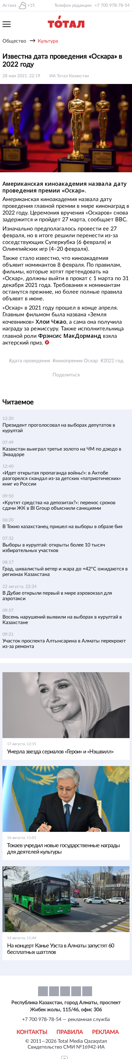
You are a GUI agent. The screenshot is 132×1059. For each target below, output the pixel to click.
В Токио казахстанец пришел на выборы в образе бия (62, 526)
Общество (14, 41)
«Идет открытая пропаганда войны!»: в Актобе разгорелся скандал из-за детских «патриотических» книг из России (61, 478)
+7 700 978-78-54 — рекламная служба (66, 1019)
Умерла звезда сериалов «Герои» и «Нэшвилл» (60, 752)
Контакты (32, 1032)
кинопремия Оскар (76, 360)
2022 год (113, 360)
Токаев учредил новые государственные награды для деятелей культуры (63, 849)
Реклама (105, 1032)
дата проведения (31, 360)
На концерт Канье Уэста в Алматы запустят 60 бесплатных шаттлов (60, 949)
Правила (69, 1032)
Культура (48, 41)
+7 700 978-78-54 (112, 5)
